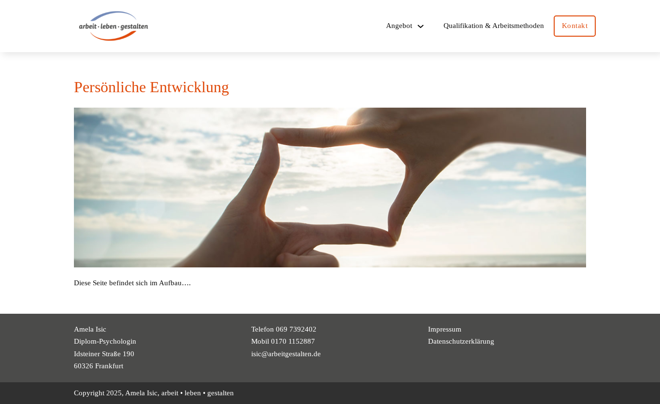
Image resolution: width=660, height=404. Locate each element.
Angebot (399, 25)
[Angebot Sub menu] (420, 26)
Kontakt (575, 25)
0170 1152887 (293, 341)
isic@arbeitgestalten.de (286, 354)
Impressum (444, 329)
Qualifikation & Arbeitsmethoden (494, 25)
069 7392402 (296, 329)
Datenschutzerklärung (461, 341)
